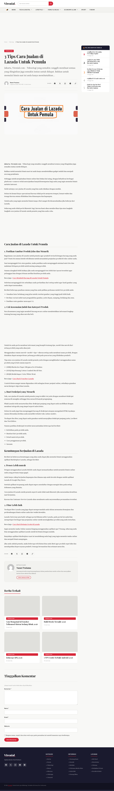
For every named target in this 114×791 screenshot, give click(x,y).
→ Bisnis (48, 768)
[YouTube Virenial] (20, 765)
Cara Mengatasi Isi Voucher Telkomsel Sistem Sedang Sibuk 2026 (22, 622)
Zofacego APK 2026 (14, 657)
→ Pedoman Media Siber (75, 768)
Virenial (10, 785)
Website (7, 726)
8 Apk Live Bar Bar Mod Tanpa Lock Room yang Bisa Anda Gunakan (94, 86)
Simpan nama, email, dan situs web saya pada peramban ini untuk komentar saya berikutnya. (38, 735)
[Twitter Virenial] (10, 765)
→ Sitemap (94, 765)
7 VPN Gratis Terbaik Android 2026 (58, 657)
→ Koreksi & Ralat (96, 771)
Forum (92, 10)
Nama (6, 708)
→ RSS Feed (94, 759)
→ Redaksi (71, 765)
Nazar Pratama (23, 567)
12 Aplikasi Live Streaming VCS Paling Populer (94, 52)
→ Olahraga (49, 774)
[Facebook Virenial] (6, 765)
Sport (83, 10)
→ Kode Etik (71, 771)
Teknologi (9, 51)
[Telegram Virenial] (24, 765)
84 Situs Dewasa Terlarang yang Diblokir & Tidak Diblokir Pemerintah (95, 70)
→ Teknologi (49, 765)
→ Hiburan (49, 771)
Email (6, 717)
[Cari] (51, 4)
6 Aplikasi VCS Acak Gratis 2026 (96, 78)
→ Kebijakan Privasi (97, 768)
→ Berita (48, 759)
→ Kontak (71, 762)
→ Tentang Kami (73, 759)
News (14, 10)
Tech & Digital (24, 10)
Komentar (7, 689)
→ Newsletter (95, 762)
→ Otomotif (49, 777)
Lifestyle (39, 10)
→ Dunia (48, 762)
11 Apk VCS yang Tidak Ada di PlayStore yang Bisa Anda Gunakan (93, 61)
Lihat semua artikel (23, 577)
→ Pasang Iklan (73, 774)
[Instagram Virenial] (15, 765)
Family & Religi (53, 10)
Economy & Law (70, 10)
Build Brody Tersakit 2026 (55, 621)
